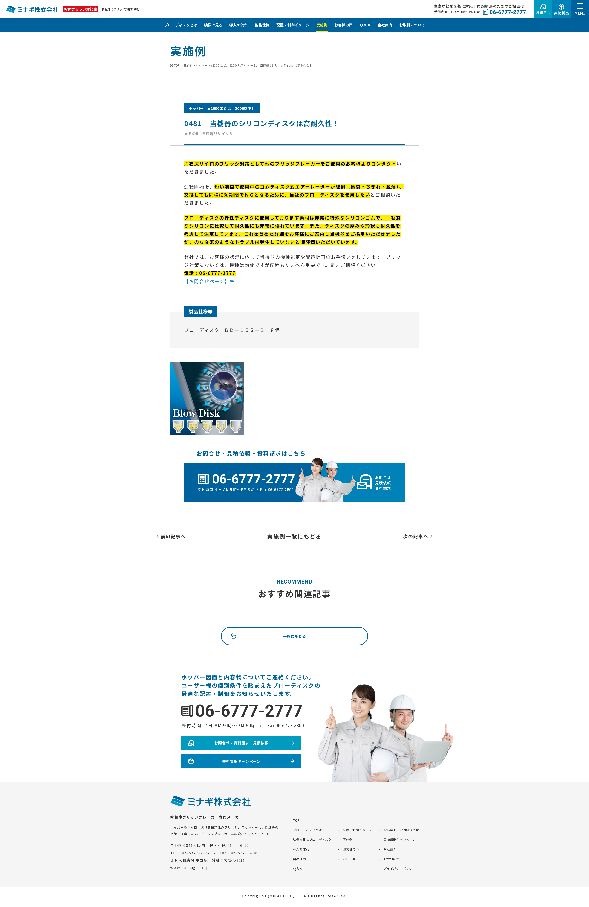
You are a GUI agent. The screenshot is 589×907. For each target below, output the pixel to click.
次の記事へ (415, 536)
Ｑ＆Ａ (365, 25)
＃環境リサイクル (217, 133)
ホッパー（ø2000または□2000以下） (222, 108)
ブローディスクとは (180, 25)
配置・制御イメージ (292, 25)
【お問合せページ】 (207, 281)
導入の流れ (238, 25)
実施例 (321, 25)
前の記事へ (173, 536)
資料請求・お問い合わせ (401, 830)
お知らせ (349, 859)
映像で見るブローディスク (312, 839)
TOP (296, 820)
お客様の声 (343, 25)
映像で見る (213, 25)
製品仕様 (262, 25)
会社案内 (385, 25)
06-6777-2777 (249, 711)
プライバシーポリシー (399, 868)
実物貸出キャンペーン (399, 839)
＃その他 (192, 133)
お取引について (412, 25)
